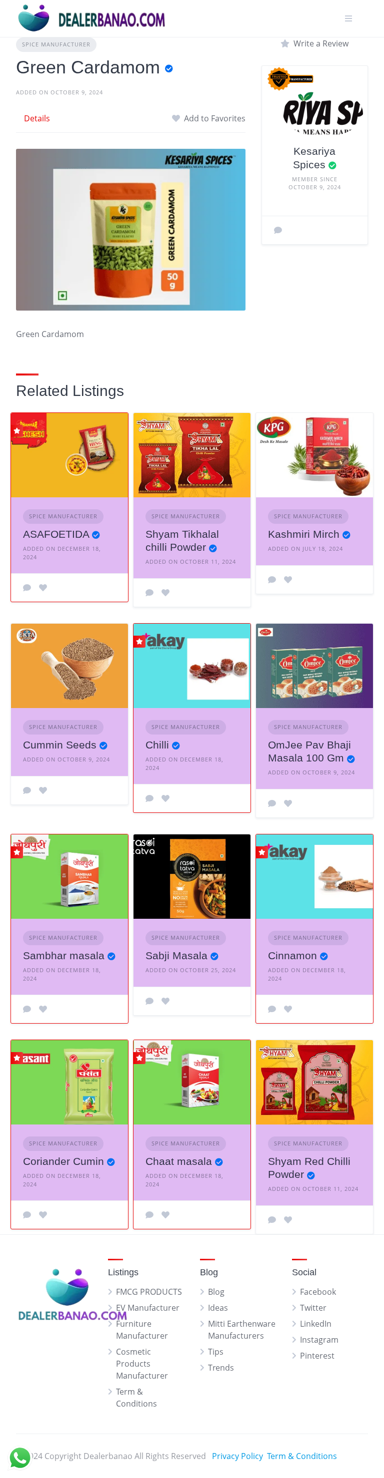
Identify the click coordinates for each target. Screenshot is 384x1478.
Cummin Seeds (59, 744)
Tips (216, 1351)
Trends (221, 1367)
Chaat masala (179, 1161)
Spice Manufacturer (56, 44)
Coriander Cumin (63, 1161)
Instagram (319, 1339)
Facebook (318, 1291)
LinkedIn (316, 1323)
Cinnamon (292, 955)
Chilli (157, 744)
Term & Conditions (302, 1456)
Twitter (313, 1307)
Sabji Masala (177, 955)
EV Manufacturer (148, 1307)
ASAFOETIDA (56, 534)
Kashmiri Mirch (304, 534)
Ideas (218, 1307)
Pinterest (317, 1355)
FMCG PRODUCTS (149, 1291)
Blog (216, 1291)
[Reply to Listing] (27, 588)
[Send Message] (278, 230)
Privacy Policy (237, 1456)
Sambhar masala (63, 955)
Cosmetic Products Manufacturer (142, 1363)
